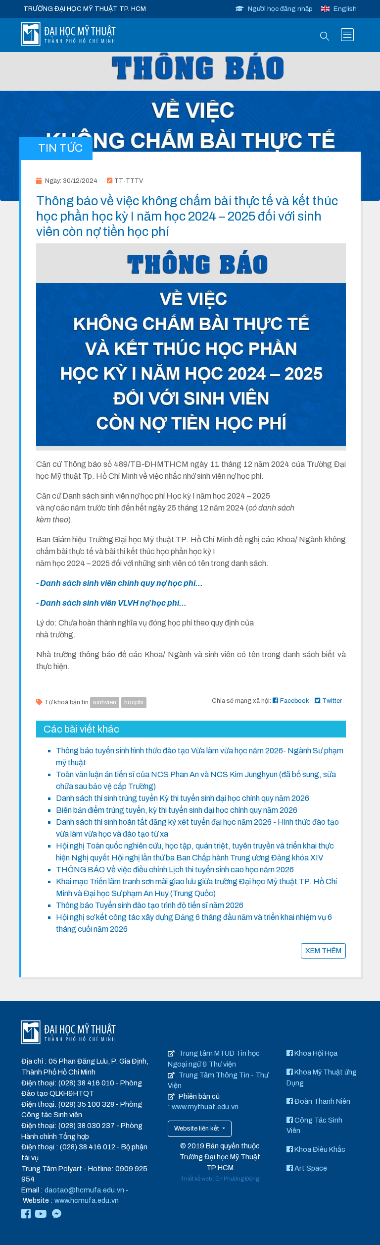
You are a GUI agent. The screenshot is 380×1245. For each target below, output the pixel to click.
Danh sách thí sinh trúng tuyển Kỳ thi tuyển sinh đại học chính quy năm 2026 (182, 798)
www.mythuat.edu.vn (205, 1107)
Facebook (294, 700)
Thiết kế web (196, 1179)
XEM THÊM (323, 951)
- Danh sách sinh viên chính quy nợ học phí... (119, 583)
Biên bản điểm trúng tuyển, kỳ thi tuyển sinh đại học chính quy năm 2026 (176, 810)
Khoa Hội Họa (315, 1053)
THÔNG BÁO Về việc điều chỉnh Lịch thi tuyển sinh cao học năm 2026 (175, 869)
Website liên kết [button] (197, 1128)
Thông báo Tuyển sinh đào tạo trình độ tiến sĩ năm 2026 (149, 905)
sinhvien (104, 702)
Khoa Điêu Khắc (319, 1149)
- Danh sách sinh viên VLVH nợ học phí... (111, 603)
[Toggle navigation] (347, 34)
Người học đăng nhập (280, 8)
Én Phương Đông (237, 1179)
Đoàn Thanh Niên (321, 1101)
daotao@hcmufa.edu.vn (84, 1190)
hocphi (133, 702)
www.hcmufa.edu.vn (86, 1200)
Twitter (332, 700)
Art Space (310, 1168)
